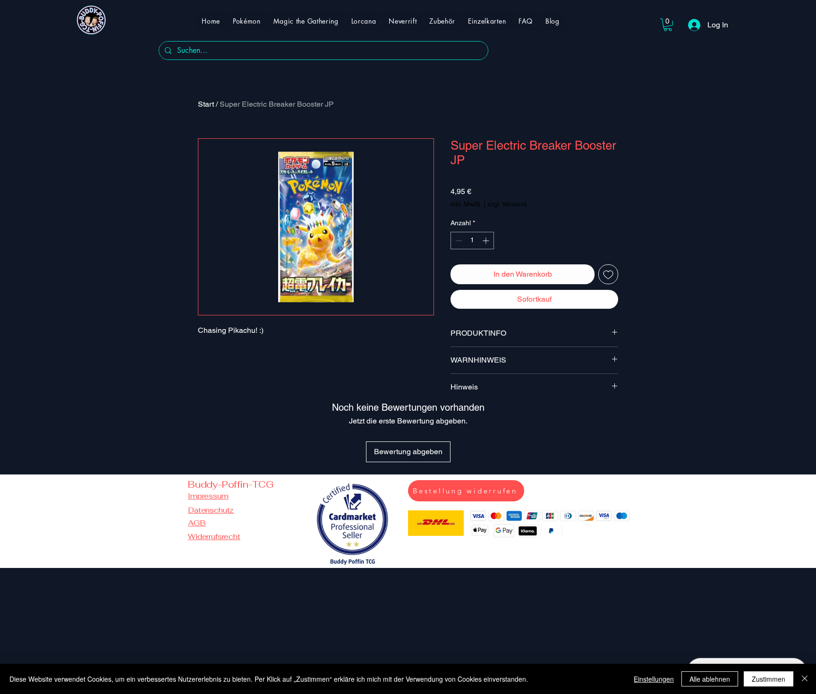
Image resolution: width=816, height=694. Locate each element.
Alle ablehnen (709, 679)
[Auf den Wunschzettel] (608, 274)
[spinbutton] (472, 240)
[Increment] (487, 240)
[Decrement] (458, 240)
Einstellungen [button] (654, 679)
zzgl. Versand (507, 204)
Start (206, 104)
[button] (667, 24)
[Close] (804, 678)
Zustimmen (768, 679)
